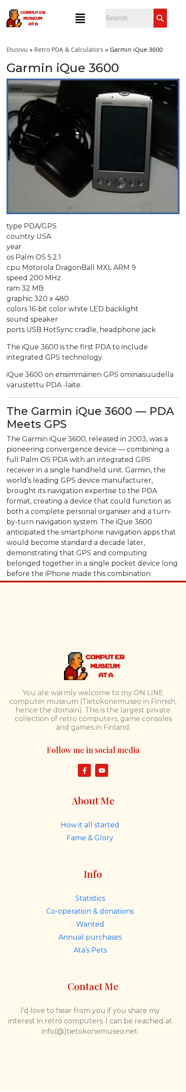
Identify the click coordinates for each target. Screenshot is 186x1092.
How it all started (90, 825)
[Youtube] (101, 770)
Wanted (90, 924)
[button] (80, 18)
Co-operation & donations (90, 911)
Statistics (90, 898)
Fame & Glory (90, 838)
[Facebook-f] (84, 770)
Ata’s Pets (90, 950)
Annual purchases (90, 937)
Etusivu (17, 49)
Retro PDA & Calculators (68, 49)
